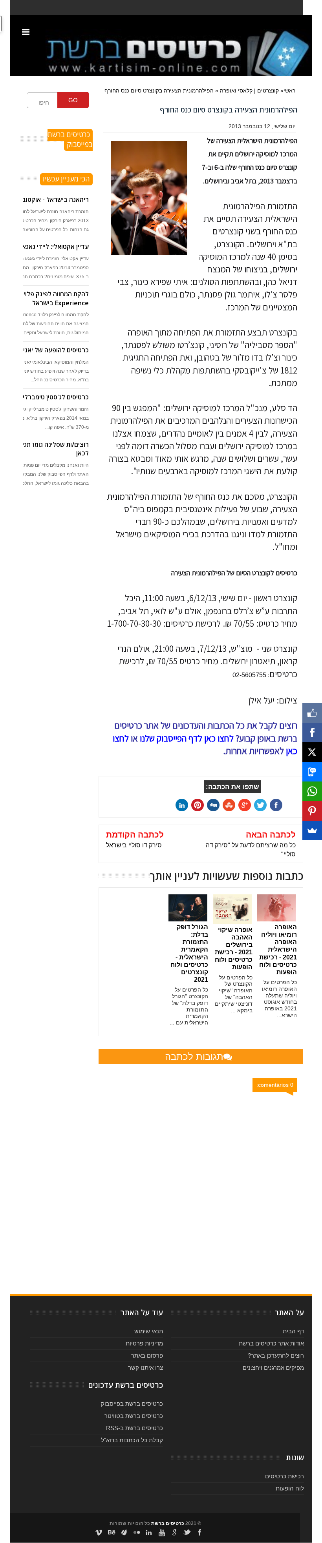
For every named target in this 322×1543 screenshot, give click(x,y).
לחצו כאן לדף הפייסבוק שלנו (187, 738)
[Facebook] (312, 732)
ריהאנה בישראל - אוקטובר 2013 (46, 199)
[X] (312, 752)
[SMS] (312, 771)
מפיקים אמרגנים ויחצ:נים (273, 1367)
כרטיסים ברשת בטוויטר (133, 1415)
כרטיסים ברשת (167, 1523)
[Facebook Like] (312, 713)
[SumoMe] (312, 830)
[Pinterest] (312, 811)
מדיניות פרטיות (144, 1343)
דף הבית (293, 1331)
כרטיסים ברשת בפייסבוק (132, 1403)
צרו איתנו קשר (145, 1367)
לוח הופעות (290, 1488)
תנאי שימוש (148, 1331)
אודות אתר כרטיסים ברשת (271, 1343)
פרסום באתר (147, 1355)
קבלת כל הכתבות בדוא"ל (132, 1440)
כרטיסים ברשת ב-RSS (134, 1428)
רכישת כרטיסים (284, 1476)
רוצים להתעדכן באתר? (276, 1355)
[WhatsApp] (312, 791)
